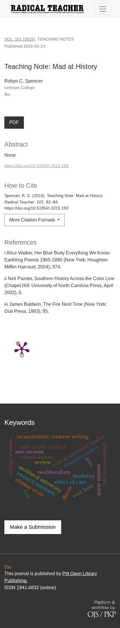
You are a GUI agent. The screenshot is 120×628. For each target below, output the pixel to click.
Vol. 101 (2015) (19, 39)
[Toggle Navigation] (103, 9)
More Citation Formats (32, 219)
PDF (14, 122)
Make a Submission (33, 527)
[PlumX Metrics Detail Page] (21, 348)
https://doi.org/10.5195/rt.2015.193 (36, 165)
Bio (7, 94)
